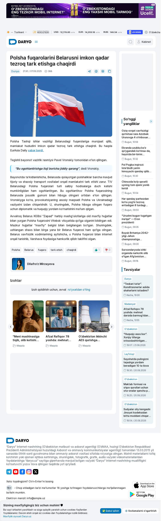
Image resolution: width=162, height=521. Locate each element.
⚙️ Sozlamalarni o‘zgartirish (140, 510)
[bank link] (41, 32)
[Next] (111, 327)
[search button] (130, 41)
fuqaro (42, 249)
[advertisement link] (135, 32)
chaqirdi (71, 249)
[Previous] (11, 327)
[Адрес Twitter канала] (35, 471)
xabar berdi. (36, 150)
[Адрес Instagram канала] (29, 471)
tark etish (56, 249)
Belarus (29, 249)
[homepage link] (20, 42)
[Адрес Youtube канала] (15, 471)
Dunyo (15, 71)
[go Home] (17, 440)
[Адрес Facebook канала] (22, 471)
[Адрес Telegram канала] (9, 471)
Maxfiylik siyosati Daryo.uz (17, 516)
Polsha (16, 249)
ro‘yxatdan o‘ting (79, 289)
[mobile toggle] (36, 42)
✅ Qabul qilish (110, 510)
